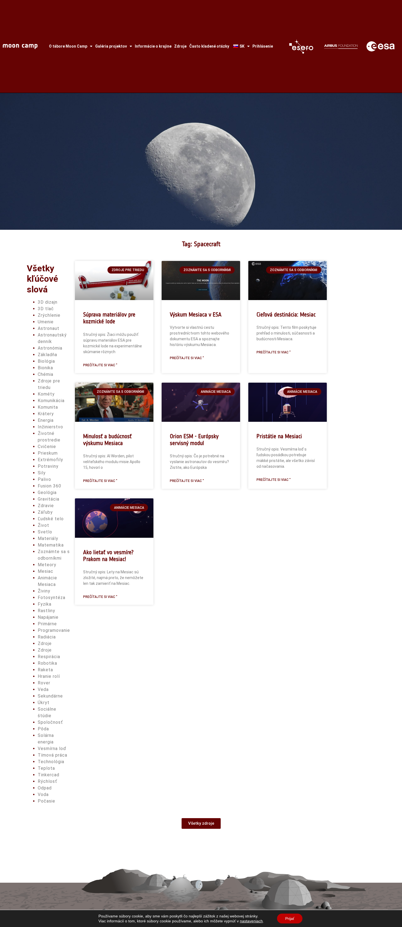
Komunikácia (51, 400)
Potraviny (48, 466)
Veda (43, 689)
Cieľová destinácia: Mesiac (286, 314)
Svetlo (45, 531)
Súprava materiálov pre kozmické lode (109, 318)
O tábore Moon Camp (68, 46)
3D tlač (46, 308)
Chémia (45, 374)
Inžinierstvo (50, 426)
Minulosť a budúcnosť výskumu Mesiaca (107, 439)
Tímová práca (52, 755)
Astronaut (48, 328)
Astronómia (50, 348)
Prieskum (48, 453)
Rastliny (46, 610)
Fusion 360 (49, 486)
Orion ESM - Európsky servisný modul (194, 439)
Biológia (46, 361)
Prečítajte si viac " (100, 365)
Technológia (51, 761)
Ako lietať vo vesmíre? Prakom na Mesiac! (108, 555)
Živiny (44, 591)
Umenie (46, 321)
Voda (43, 794)
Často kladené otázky (209, 46)
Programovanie (54, 630)
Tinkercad (48, 774)
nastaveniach (251, 921)
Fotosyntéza (51, 597)
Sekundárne (50, 696)
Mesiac (45, 571)
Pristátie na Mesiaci (279, 436)
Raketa (45, 669)
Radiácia (47, 637)
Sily (42, 472)
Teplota (46, 768)
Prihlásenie (262, 46)
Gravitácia (48, 499)
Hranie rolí (49, 676)
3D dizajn (47, 302)
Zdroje (180, 46)
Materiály (48, 538)
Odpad (45, 788)
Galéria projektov (111, 46)
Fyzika (44, 604)
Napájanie (48, 617)
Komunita (48, 407)
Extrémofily (50, 459)
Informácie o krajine (153, 46)
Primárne (47, 623)
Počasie (46, 801)
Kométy (46, 394)
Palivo (44, 479)
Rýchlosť (47, 781)
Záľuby (45, 512)
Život (43, 525)
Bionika (45, 367)
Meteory (47, 564)
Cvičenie (47, 446)
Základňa (47, 354)
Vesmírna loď (52, 748)
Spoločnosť (50, 722)
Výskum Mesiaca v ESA (196, 314)
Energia (46, 420)
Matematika (51, 545)
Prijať (289, 918)
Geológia (47, 492)
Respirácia (49, 656)
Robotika (47, 663)
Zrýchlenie (49, 315)
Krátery (46, 413)
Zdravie (46, 505)
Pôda (43, 728)
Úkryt (43, 702)
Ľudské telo (51, 518)
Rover (44, 682)
